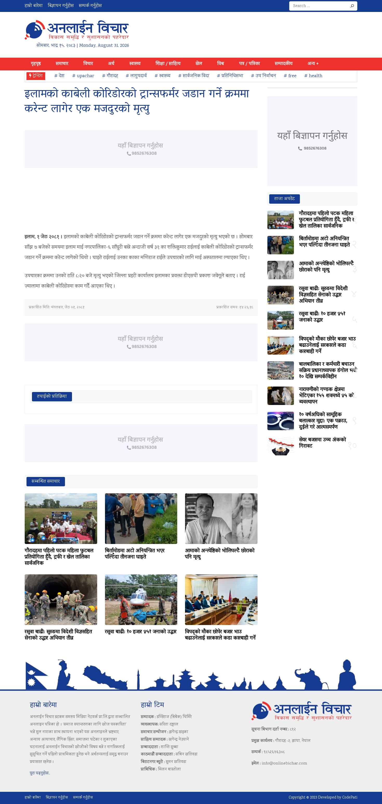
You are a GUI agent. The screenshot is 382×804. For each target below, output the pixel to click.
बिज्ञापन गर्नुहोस (61, 6)
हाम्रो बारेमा (34, 6)
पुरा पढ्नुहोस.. (40, 773)
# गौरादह (110, 76)
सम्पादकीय (284, 64)
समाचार (62, 64)
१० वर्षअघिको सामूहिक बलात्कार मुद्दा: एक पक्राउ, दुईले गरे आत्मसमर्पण (323, 421)
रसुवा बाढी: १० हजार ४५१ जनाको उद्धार (140, 632)
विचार (88, 64)
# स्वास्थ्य (162, 76)
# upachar (83, 76)
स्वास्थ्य (135, 64)
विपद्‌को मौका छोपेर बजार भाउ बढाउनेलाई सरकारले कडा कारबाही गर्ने (220, 635)
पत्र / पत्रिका (249, 64)
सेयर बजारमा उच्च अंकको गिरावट (322, 443)
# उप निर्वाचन (263, 76)
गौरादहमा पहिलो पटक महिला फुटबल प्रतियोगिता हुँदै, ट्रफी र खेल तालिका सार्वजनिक (59, 557)
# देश (59, 76)
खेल (199, 64)
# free (290, 76)
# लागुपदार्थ (136, 76)
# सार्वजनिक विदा (193, 76)
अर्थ (111, 64)
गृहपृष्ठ (36, 64)
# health (313, 76)
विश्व (220, 64)
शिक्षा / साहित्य (168, 64)
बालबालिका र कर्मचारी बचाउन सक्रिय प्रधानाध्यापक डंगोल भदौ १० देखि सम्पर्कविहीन (328, 371)
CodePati (349, 798)
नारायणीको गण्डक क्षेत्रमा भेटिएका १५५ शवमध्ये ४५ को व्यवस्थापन (326, 396)
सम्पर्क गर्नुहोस (90, 6)
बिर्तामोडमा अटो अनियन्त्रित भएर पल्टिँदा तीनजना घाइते (134, 554)
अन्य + (313, 64)
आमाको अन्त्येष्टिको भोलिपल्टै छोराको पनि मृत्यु (219, 554)
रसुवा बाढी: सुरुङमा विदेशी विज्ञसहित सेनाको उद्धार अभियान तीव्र (58, 635)
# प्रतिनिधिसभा (230, 76)
